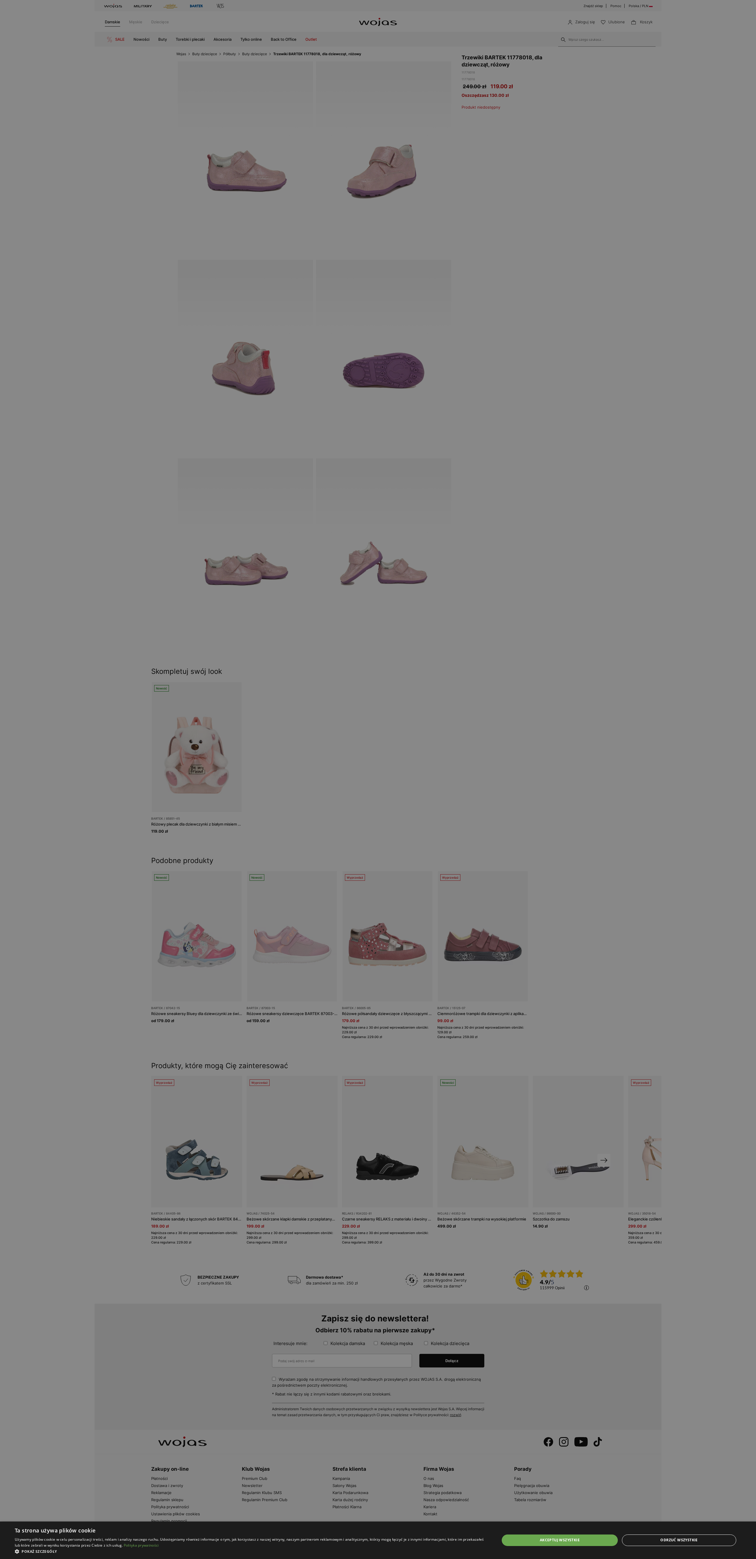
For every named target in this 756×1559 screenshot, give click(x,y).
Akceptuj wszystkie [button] (560, 1539)
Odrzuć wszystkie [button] (679, 1539)
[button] (250, 1551)
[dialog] (378, 779)
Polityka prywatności (141, 1545)
